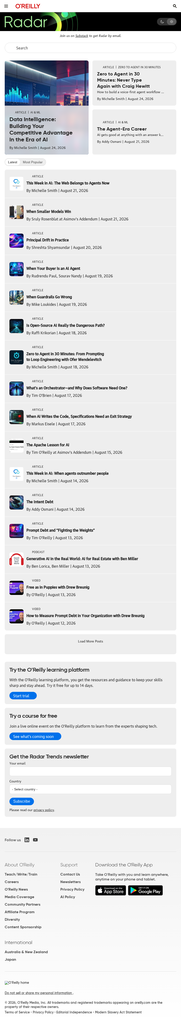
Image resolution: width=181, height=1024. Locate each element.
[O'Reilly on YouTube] (35, 839)
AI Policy (67, 896)
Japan (10, 959)
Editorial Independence (74, 1012)
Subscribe (21, 801)
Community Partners (22, 904)
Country (15, 780)
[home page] (28, 6)
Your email (17, 763)
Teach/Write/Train (21, 874)
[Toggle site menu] (6, 6)
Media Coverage (19, 896)
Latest (12, 162)
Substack (81, 35)
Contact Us (70, 874)
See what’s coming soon (33, 736)
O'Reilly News (16, 889)
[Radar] (41, 21)
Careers (12, 881)
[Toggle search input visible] (175, 6)
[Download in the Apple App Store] (110, 894)
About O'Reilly (19, 865)
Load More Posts (90, 640)
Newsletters (70, 881)
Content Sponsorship (23, 926)
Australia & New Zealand (26, 951)
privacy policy (43, 809)
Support (69, 865)
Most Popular (33, 162)
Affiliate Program (20, 911)
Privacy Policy (72, 889)
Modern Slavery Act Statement (118, 1012)
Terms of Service (17, 1012)
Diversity (12, 919)
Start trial (21, 695)
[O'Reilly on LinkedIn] (27, 839)
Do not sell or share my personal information (39, 993)
